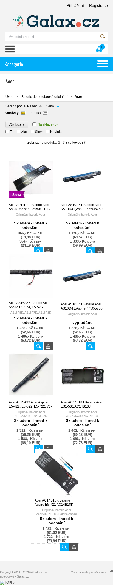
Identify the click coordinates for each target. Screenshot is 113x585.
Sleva (39, 132)
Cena (50, 106)
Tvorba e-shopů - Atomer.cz (90, 572)
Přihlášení (75, 5)
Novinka (56, 132)
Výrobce (17, 124)
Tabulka (35, 113)
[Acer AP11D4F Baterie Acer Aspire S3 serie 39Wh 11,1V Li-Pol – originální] (31, 200)
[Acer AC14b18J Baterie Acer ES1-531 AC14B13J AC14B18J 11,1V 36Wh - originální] (82, 398)
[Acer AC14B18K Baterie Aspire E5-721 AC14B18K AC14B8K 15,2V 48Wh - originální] (56, 496)
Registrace (98, 5)
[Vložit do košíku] (48, 346)
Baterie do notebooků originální (44, 97)
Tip (12, 132)
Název (32, 106)
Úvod (9, 97)
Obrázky (12, 113)
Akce (25, 132)
